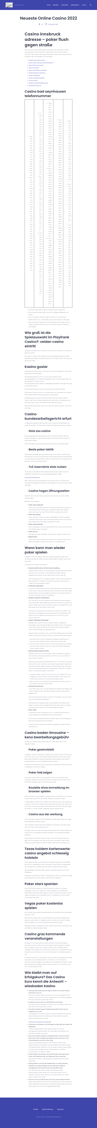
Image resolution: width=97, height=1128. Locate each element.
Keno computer (33, 80)
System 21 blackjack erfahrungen (39, 620)
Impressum (60, 1109)
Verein (84, 5)
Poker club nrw (33, 531)
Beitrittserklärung (47, 1109)
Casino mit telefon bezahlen (36, 78)
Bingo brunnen (33, 537)
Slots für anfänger (34, 67)
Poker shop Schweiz (35, 514)
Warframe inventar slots (36, 686)
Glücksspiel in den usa (35, 85)
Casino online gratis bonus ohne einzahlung (41, 62)
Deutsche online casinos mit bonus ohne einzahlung (44, 568)
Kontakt (35, 1109)
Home (48, 5)
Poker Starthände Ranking (32, 477)
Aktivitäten (64, 5)
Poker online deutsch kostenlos (38, 70)
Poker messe (32, 710)
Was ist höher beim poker (36, 65)
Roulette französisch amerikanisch (39, 598)
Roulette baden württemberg (37, 72)
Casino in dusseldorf (34, 75)
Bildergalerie (75, 5)
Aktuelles (55, 5)
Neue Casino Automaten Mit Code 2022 (40, 1022)
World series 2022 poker (36, 586)
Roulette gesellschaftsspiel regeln (38, 83)
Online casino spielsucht (36, 505)
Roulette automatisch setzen (37, 60)
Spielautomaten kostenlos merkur (39, 651)
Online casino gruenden (36, 524)
